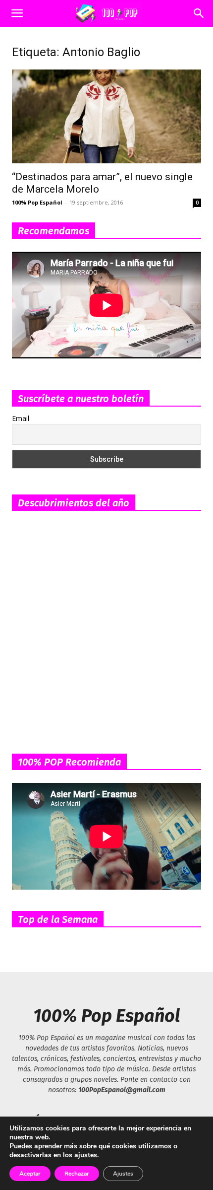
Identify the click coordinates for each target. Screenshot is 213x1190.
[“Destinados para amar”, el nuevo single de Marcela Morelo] (106, 116)
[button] (17, 13)
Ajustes (123, 1174)
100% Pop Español (37, 202)
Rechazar (76, 1174)
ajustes (85, 1155)
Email (20, 418)
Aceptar (30, 1174)
